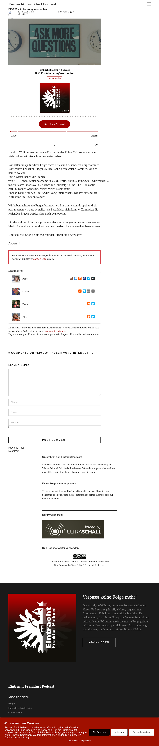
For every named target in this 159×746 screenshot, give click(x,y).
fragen (64, 334)
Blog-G (11, 703)
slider (96, 334)
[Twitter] (88, 279)
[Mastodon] (75, 279)
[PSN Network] (84, 279)
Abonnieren (99, 642)
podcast (86, 334)
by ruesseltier (26, 12)
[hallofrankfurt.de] (92, 291)
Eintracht (33, 334)
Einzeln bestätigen (141, 732)
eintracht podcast (49, 334)
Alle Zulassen (99, 732)
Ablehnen (119, 732)
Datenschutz (73, 740)
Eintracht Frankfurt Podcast (32, 4)
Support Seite (39, 259)
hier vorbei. (91, 472)
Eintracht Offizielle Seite (20, 708)
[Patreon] (79, 279)
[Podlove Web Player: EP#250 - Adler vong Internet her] (54, 107)
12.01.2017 (23, 14)
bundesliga (20, 334)
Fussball (75, 334)
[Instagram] (70, 279)
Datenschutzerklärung (54, 331)
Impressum (86, 740)
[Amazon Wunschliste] (92, 279)
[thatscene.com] (88, 291)
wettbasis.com (15, 712)
